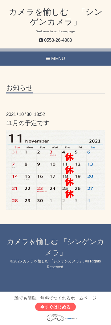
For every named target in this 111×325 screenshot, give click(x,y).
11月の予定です (27, 123)
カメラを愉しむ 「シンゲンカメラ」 (53, 261)
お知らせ (19, 87)
